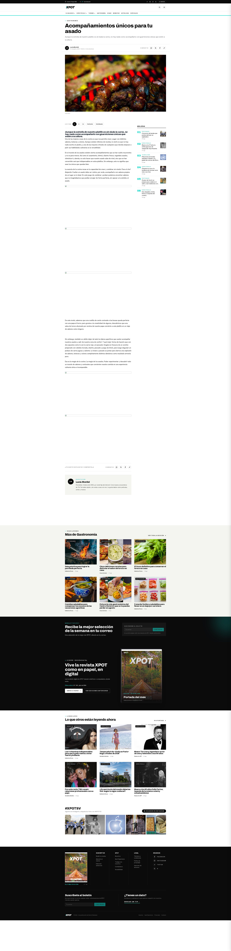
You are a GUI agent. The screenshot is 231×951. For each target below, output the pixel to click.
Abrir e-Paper (73, 690)
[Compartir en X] (155, 48)
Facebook (161, 857)
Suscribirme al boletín (133, 626)
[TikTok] (147, 1)
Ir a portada (159, 720)
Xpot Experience (120, 859)
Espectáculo (81, 13)
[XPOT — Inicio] (70, 7)
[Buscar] (159, 7)
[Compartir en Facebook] (160, 48)
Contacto (163, 915)
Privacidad (157, 915)
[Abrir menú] (164, 7)
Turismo (91, 13)
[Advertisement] (115, 511)
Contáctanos (119, 866)
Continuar (158, 629)
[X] (155, 1)
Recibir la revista (101, 856)
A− (74, 124)
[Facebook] (153, 1)
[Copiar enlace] (164, 48)
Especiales (134, 13)
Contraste (90, 124)
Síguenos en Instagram (155, 811)
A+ (83, 124)
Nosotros (118, 856)
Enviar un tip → (132, 901)
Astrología (125, 13)
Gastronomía (101, 13)
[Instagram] (150, 1)
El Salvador (70, 13)
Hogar (109, 13)
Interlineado (99, 124)
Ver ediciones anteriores (97, 690)
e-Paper (162, 1)
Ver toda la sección (156, 535)
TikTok (160, 864)
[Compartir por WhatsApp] (151, 48)
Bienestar (116, 13)
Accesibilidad (119, 869)
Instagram (161, 860)
